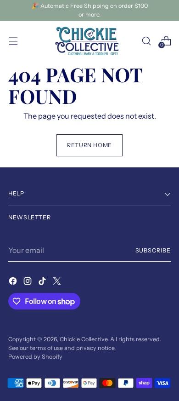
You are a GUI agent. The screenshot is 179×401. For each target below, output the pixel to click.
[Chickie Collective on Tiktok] (43, 282)
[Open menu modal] (13, 40)
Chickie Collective (83, 339)
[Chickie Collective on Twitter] (57, 282)
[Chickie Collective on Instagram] (28, 282)
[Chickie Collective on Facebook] (13, 282)
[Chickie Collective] (89, 41)
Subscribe (153, 250)
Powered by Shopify (35, 356)
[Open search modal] (146, 40)
